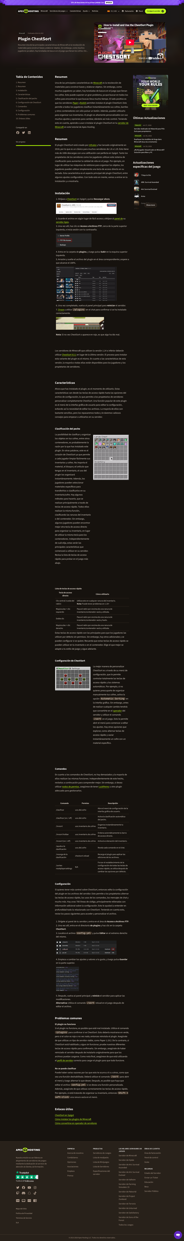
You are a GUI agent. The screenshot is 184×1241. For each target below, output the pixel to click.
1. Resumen (21, 82)
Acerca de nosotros (75, 1153)
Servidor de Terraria (127, 1203)
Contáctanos (72, 1157)
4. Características (23, 94)
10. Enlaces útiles (23, 118)
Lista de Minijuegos (101, 1162)
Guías (146, 1162)
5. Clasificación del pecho (26, 98)
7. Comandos (21, 106)
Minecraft (44, 11)
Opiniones (71, 1162)
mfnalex (93, 145)
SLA (17, 1222)
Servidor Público (151, 1191)
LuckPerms (104, 786)
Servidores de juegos (57, 11)
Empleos (71, 1171)
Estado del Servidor (152, 1173)
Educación (148, 1182)
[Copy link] (70, 77)
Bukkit (83, 103)
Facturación (129, 11)
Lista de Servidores (101, 1166)
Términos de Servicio (24, 1218)
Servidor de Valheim (127, 1179)
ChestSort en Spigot (64, 1115)
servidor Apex (62, 222)
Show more (150, 205)
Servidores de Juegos (102, 1153)
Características (75, 11)
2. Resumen (21, 86)
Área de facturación (152, 1153)
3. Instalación (21, 90)
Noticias (95, 11)
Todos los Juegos (126, 1224)
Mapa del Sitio (21, 1209)
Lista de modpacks (101, 1157)
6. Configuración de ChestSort (28, 102)
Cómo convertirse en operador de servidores (76, 1123)
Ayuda (85, 11)
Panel (141, 11)
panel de (119, 218)
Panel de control (151, 1157)
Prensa (70, 1175)
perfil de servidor (65, 1060)
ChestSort (71, 199)
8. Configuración (23, 110)
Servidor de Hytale (126, 1160)
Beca (146, 1186)
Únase (61, 309)
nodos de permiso (70, 786)
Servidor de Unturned (128, 1208)
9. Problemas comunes (25, 114)
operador (117, 710)
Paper (75, 103)
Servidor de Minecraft (128, 1155)
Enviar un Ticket (151, 1177)
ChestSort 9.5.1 (69, 354)
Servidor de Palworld (127, 1191)
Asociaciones (72, 1166)
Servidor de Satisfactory (129, 1212)
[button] (59, 11)
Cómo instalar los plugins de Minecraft (73, 1119)
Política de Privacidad (24, 1213)
